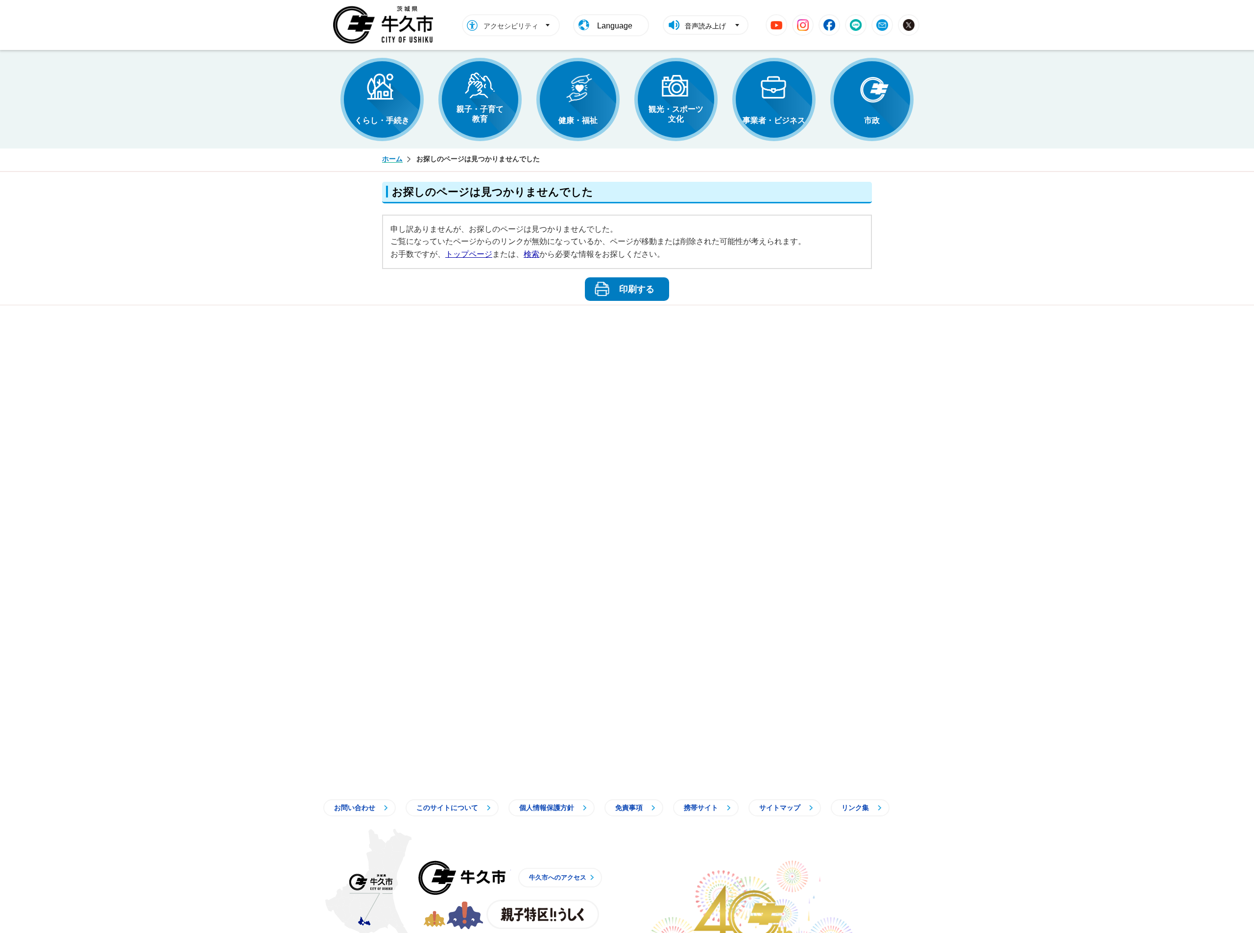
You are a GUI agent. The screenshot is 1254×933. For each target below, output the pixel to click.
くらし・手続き (382, 120)
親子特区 (542, 914)
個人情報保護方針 (546, 807)
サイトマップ (779, 807)
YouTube (776, 25)
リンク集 (855, 807)
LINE (856, 25)
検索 (531, 254)
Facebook (829, 25)
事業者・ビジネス (774, 120)
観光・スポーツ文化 (676, 114)
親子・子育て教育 (480, 114)
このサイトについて (447, 807)
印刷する (636, 289)
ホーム (392, 159)
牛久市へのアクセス (557, 877)
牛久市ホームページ (385, 25)
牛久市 (462, 877)
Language (614, 26)
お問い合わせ (354, 807)
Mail (882, 25)
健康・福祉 (578, 120)
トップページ (468, 254)
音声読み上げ (705, 26)
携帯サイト (701, 807)
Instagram (803, 25)
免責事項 (629, 807)
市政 (872, 120)
